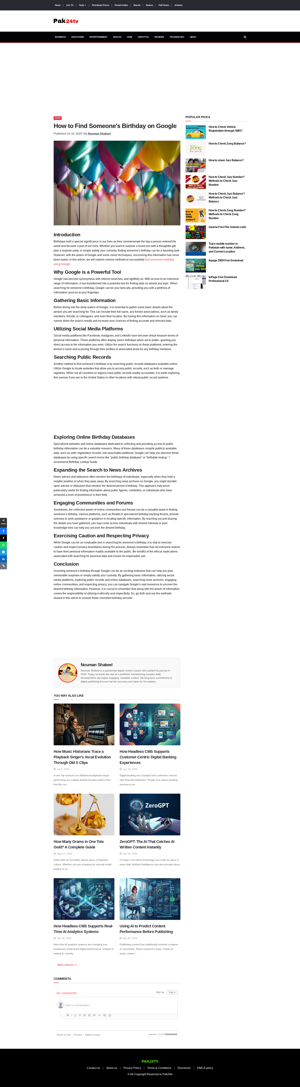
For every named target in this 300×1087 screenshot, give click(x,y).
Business (60, 37)
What (193, 37)
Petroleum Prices (100, 5)
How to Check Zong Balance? (227, 143)
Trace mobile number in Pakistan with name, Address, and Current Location (227, 247)
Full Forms (164, 5)
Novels (137, 5)
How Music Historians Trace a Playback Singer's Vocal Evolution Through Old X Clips (82, 757)
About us (111, 1067)
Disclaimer (184, 1067)
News (58, 5)
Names (149, 5)
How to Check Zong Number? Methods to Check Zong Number (227, 214)
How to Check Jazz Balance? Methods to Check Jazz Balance (227, 197)
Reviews (159, 37)
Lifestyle (143, 37)
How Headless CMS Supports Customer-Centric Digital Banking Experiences (148, 757)
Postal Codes (121, 5)
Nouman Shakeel (99, 133)
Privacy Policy (132, 1067)
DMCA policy (205, 1067)
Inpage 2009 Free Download (226, 260)
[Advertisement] (150, 75)
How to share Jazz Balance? (226, 160)
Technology (177, 37)
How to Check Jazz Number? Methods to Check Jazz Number (227, 180)
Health (117, 37)
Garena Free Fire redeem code (227, 227)
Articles (178, 5)
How (129, 37)
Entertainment (98, 37)
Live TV (69, 5)
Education (78, 37)
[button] (3, 531)
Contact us (93, 1067)
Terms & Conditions (159, 1067)
